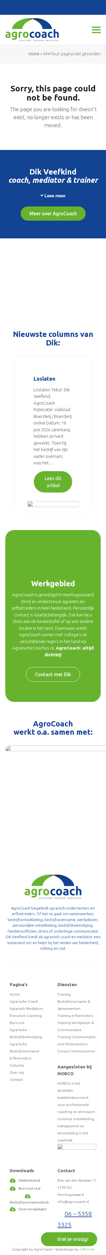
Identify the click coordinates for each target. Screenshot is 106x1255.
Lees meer (55, 195)
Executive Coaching (26, 1015)
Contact (16, 1079)
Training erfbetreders (75, 1015)
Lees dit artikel (53, 482)
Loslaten (44, 379)
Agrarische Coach (24, 1001)
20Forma (87, 1249)
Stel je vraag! (72, 1239)
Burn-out (17, 1023)
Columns (17, 1065)
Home (34, 53)
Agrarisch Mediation (26, 1008)
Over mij (17, 1072)
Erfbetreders (20, 1058)
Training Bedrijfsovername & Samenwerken (73, 1001)
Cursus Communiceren (76, 1051)
